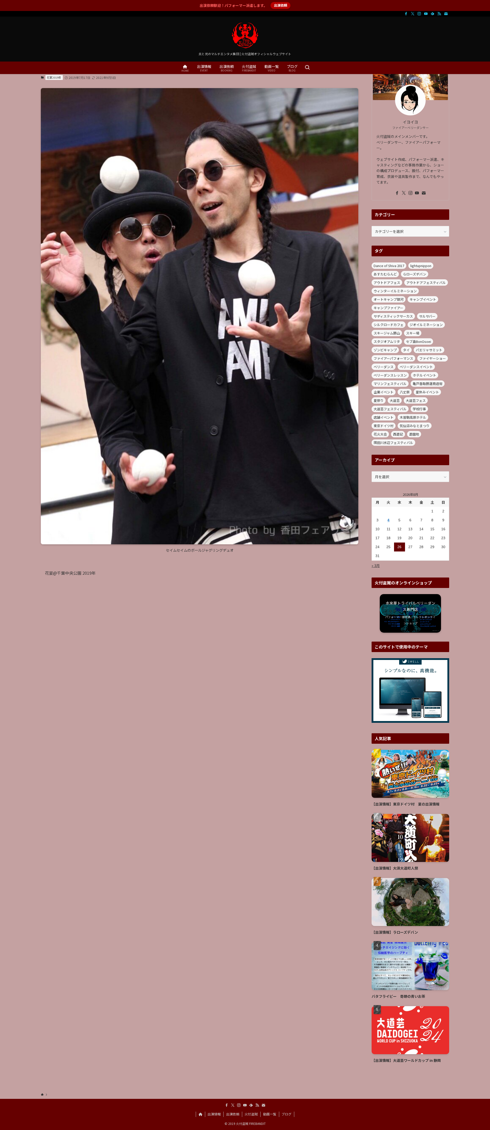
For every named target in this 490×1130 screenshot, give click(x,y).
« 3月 (376, 565)
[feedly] (432, 14)
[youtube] (426, 14)
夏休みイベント (427, 392)
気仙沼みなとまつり (415, 425)
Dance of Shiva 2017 (389, 265)
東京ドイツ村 (384, 425)
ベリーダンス (384, 366)
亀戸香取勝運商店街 (428, 383)
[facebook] (406, 14)
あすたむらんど (385, 274)
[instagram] (419, 14)
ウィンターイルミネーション (395, 290)
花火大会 (380, 434)
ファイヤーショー (432, 358)
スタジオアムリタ (387, 341)
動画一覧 (269, 1114)
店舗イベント (384, 417)
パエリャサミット (429, 349)
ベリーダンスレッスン (390, 375)
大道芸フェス (416, 400)
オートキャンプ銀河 (388, 299)
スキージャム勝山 (387, 333)
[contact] (446, 14)
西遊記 (398, 434)
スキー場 (412, 333)
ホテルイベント (424, 375)
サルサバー (427, 316)
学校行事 (419, 408)
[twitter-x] (412, 14)
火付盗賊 (251, 1114)
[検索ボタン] (307, 68)
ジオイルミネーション (426, 324)
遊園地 (414, 434)
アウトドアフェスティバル (426, 282)
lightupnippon (420, 265)
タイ (406, 349)
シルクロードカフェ (388, 324)
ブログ (286, 1114)
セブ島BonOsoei (418, 341)
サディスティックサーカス (393, 316)
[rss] (439, 14)
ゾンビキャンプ (385, 349)
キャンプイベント (423, 299)
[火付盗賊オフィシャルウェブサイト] (245, 35)
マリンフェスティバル (390, 383)
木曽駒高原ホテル (413, 417)
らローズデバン (414, 274)
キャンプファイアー (388, 307)
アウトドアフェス (387, 282)
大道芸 (395, 400)
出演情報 (214, 1114)
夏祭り (379, 400)
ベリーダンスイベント (416, 366)
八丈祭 (405, 392)
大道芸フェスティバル (390, 408)
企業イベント (384, 392)
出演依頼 (280, 5)
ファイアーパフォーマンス (393, 358)
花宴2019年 (54, 77)
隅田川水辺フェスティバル (393, 442)
